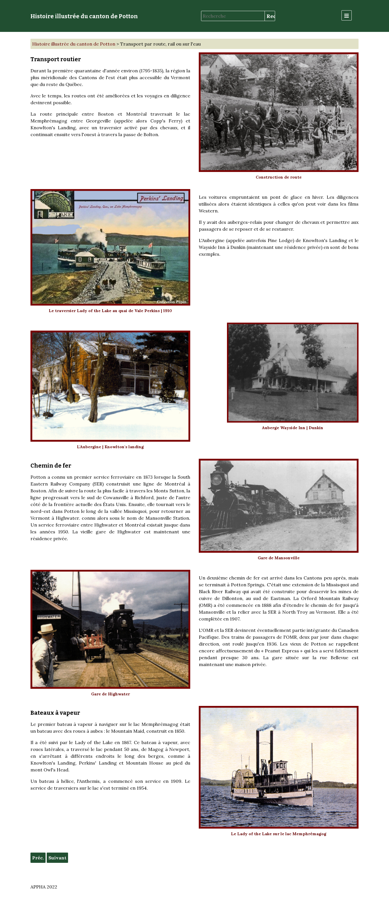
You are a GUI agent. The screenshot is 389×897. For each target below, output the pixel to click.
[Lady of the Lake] (279, 767)
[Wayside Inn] (293, 373)
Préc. (38, 858)
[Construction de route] (279, 112)
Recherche (271, 16)
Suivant (57, 858)
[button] (346, 15)
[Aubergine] (110, 386)
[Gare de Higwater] (110, 629)
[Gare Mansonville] (279, 506)
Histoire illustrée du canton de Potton (84, 16)
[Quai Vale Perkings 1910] (110, 247)
